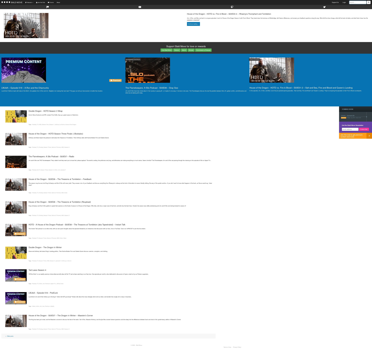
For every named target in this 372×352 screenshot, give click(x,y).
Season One (45, 124)
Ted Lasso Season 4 (37, 270)
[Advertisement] (355, 152)
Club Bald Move (166, 50)
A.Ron (56, 170)
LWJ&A (52, 306)
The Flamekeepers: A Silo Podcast (133, 59)
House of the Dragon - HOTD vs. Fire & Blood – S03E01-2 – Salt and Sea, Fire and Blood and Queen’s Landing (301, 87)
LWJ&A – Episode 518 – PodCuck (43, 292)
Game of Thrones (56, 147)
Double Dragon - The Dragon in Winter (45, 247)
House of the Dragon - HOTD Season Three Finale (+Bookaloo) (56, 133)
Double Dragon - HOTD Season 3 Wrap (45, 111)
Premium (47, 283)
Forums (51, 2)
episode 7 (63, 170)
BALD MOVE (16, 2)
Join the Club (41, 2)
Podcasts (29, 2)
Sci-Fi (38, 170)
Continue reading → (193, 24)
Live (43, 306)
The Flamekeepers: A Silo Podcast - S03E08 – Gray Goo (151, 87)
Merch (184, 50)
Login (344, 2)
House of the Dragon (254, 59)
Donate (191, 50)
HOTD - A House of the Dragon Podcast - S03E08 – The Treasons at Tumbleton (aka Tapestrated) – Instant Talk (77, 224)
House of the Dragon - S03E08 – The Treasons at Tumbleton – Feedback (60, 179)
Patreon (176, 50)
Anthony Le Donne (60, 124)
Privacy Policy (237, 347)
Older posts (9, 336)
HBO (40, 124)
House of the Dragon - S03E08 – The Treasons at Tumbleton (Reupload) (60, 201)
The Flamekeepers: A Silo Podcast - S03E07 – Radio (51, 156)
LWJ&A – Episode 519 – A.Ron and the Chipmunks (25, 87)
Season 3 (66, 147)
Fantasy (41, 147)
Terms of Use (227, 347)
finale (65, 192)
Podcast (34, 124)
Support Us (335, 2)
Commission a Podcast (203, 50)
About (58, 2)
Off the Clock (60, 283)
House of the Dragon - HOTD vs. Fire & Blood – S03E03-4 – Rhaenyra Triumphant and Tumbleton (229, 13)
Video (64, 238)
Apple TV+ (53, 283)
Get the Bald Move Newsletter (352, 125)
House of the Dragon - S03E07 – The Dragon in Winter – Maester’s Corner (61, 315)
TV (37, 124)
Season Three (47, 147)
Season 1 (51, 124)
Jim (59, 170)
